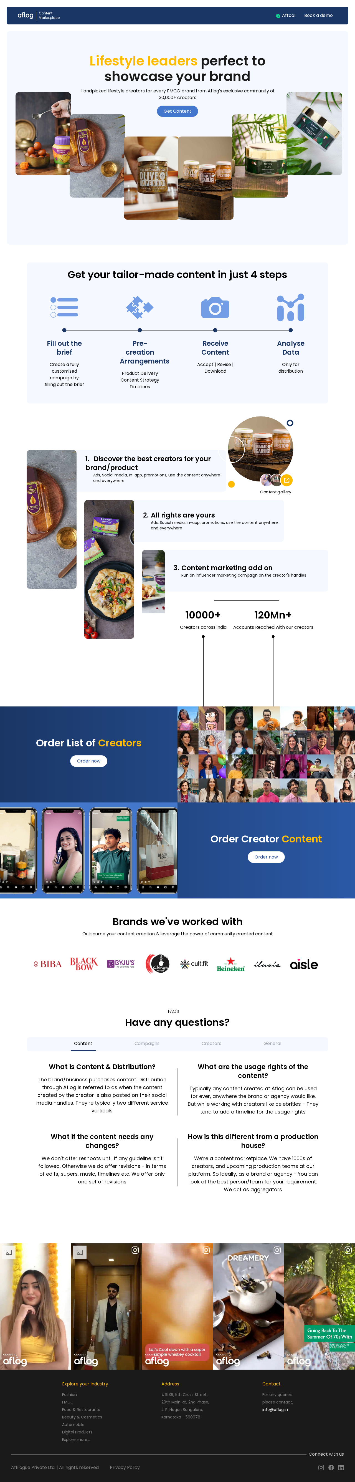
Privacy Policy (125, 1467)
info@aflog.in (275, 1409)
